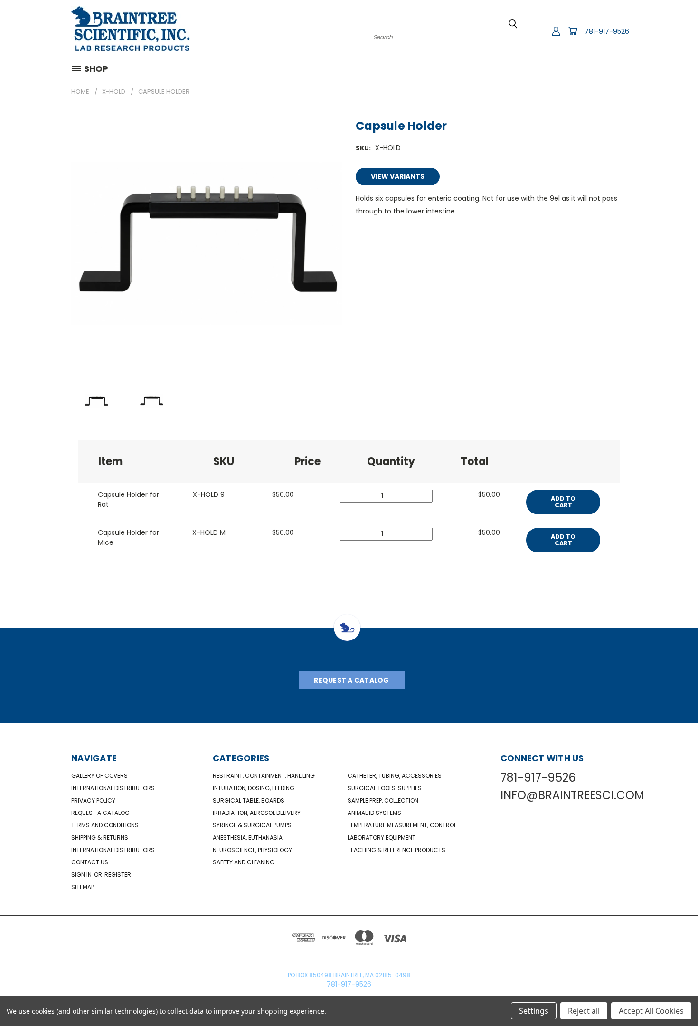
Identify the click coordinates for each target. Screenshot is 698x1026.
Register (117, 875)
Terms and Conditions (105, 825)
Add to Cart (563, 501)
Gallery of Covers (99, 776)
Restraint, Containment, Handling (264, 776)
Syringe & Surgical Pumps (252, 825)
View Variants (397, 176)
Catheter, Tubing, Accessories (395, 776)
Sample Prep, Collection (383, 800)
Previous (673, 996)
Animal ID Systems (374, 813)
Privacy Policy (93, 800)
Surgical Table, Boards (248, 800)
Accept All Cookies (651, 1011)
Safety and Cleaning (243, 862)
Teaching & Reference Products (396, 850)
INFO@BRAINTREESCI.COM (572, 795)
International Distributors (113, 788)
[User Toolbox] (556, 31)
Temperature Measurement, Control (402, 825)
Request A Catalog (351, 680)
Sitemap (82, 887)
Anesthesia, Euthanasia (248, 837)
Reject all (584, 1011)
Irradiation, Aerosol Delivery (257, 813)
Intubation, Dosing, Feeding (253, 788)
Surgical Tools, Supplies (385, 788)
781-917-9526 (607, 31)
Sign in (82, 875)
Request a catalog (100, 813)
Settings (533, 1011)
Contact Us (89, 862)
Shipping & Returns (99, 837)
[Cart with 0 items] (572, 31)
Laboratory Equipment (381, 837)
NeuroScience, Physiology (252, 850)
